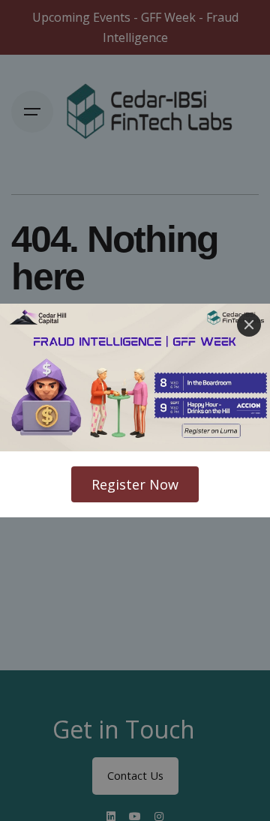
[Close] (249, 325)
